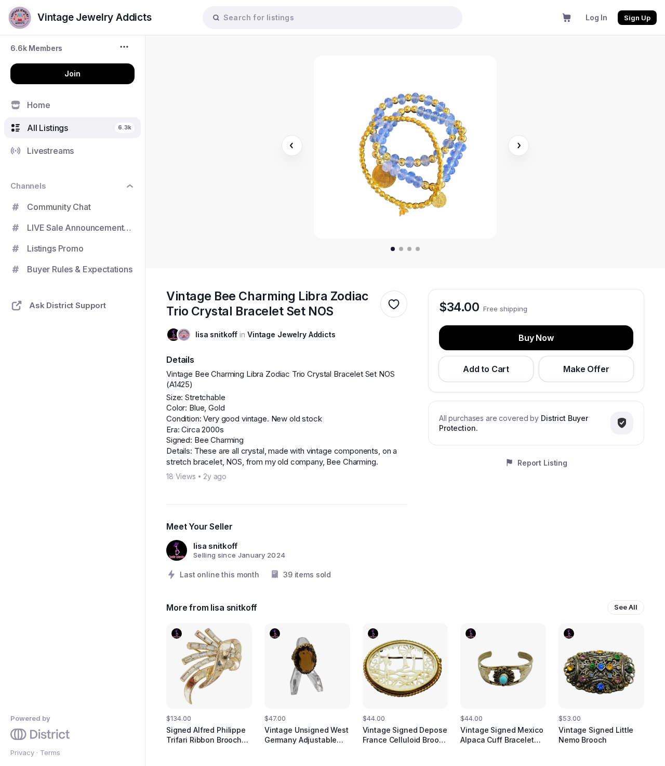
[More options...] (125, 47)
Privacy (22, 752)
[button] (36, 48)
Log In (596, 17)
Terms (50, 752)
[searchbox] (337, 17)
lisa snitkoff (216, 334)
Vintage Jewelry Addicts (291, 334)
